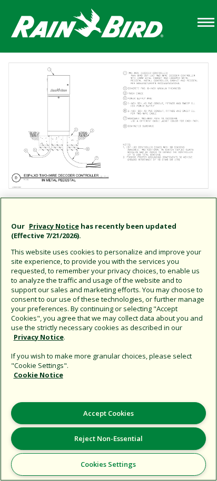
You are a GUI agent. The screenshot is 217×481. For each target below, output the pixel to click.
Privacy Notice (54, 226)
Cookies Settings (108, 464)
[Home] (97, 25)
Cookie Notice (38, 375)
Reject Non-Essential (108, 438)
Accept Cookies (108, 413)
